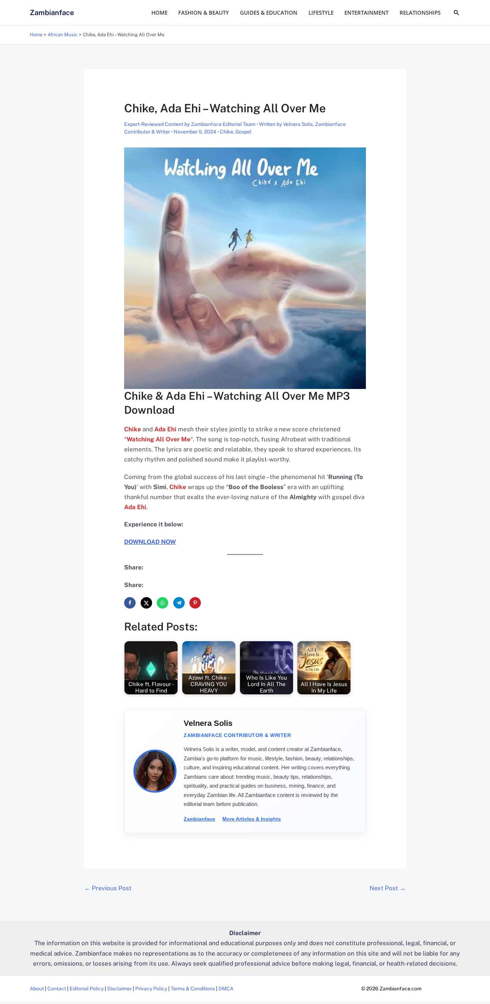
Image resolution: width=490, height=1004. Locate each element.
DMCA (226, 988)
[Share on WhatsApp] (162, 603)
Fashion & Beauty (203, 12)
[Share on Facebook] (130, 603)
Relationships (420, 12)
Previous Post (108, 888)
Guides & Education (268, 12)
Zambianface (52, 12)
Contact (56, 988)
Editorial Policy (87, 988)
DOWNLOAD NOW (150, 541)
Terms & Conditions (193, 988)
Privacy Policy (151, 988)
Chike (226, 132)
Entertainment (366, 12)
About (37, 988)
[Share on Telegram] (179, 603)
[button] (456, 12)
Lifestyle (321, 12)
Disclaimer (119, 988)
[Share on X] (146, 603)
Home (159, 12)
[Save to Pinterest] (195, 603)
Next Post (387, 888)
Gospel (243, 132)
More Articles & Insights (251, 819)
